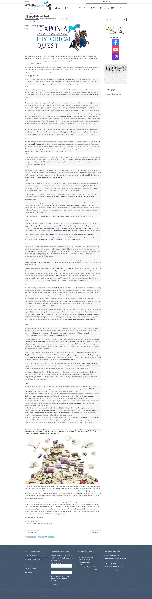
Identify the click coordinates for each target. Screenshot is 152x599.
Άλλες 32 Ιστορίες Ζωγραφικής (69, 239)
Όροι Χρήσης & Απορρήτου (76, 598)
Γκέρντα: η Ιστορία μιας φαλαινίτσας (76, 341)
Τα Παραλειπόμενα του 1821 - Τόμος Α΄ (53, 335)
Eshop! (107, 1)
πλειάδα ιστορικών (41, 84)
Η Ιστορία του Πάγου (67, 359)
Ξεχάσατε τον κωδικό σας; (34, 29)
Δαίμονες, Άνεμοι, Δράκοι (84, 408)
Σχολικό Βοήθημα (43, 177)
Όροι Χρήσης (29, 572)
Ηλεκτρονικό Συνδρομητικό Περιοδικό (58, 79)
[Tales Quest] (115, 29)
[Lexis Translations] (115, 73)
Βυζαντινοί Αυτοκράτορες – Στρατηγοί (55, 216)
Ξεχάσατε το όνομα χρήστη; (34, 25)
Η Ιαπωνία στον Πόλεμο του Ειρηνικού (53, 196)
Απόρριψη (18, 595)
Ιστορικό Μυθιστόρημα (90, 175)
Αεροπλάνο (50, 344)
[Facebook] (115, 43)
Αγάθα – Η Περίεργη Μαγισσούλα (36, 341)
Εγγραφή (55, 584)
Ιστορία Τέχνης (29, 177)
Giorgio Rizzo (92, 159)
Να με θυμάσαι (30, 17)
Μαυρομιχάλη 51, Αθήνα (113, 558)
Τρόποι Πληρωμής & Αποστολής (35, 564)
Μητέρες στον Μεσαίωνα (90, 417)
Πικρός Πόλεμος (66, 159)
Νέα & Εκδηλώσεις (30, 555)
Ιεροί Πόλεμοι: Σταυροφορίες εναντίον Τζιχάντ (78, 319)
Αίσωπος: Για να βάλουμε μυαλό (48, 275)
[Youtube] (115, 50)
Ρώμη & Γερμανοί (65, 116)
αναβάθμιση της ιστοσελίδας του (35, 251)
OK (125, 19)
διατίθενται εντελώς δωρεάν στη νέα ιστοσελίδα (41, 262)
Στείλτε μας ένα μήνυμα (112, 570)
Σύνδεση (32, 21)
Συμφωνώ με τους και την (60, 578)
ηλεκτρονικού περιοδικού (64, 90)
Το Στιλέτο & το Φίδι (88, 363)
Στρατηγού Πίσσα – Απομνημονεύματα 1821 (46, 226)
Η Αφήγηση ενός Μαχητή (68, 132)
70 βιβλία (59, 288)
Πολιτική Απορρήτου (31, 568)
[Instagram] (115, 57)
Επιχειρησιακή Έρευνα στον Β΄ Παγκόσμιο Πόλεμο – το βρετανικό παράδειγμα (65, 228)
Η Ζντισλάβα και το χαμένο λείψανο (69, 403)
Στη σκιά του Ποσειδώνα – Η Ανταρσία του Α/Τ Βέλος (66, 205)
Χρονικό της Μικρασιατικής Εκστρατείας (68, 271)
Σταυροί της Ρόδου (49, 234)
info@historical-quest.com (114, 566)
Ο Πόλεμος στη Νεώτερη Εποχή (49, 410)
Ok (5, 595)
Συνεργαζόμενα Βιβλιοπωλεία (34, 559)
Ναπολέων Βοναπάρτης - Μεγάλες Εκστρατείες (70, 230)
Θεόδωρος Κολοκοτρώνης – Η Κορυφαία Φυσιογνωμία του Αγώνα (53, 333)
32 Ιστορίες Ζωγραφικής (47, 239)
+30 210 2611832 (110, 563)
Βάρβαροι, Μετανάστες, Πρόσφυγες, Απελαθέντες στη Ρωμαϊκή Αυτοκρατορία (51, 355)
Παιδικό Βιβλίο (58, 177)
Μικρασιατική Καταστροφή (62, 268)
